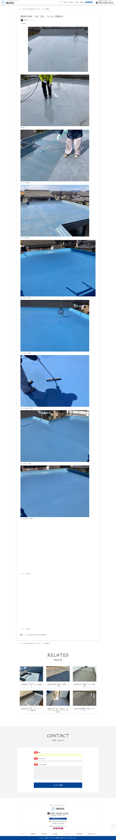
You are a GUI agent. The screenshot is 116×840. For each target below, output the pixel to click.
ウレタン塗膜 (28, 634)
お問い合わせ (89, 2)
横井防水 (10, 3)
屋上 (39, 634)
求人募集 (76, 2)
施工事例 (71, 2)
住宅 (33, 634)
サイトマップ (67, 834)
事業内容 (66, 2)
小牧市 (36, 634)
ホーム (60, 2)
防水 (46, 634)
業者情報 (82, 2)
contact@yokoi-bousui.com (59, 821)
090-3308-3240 (106, 3)
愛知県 (42, 634)
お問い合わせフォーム (58, 818)
